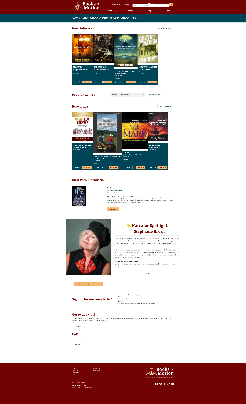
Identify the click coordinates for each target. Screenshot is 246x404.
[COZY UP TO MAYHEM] (148, 48)
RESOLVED (77, 67)
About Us (131, 11)
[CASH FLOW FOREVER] (82, 126)
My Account (116, 4)
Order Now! (113, 209)
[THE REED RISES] (103, 48)
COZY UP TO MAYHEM (147, 67)
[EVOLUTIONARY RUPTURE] (126, 50)
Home (74, 368)
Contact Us (96, 368)
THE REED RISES (100, 67)
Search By (112, 11)
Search (150, 3)
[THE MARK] (135, 130)
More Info (77, 82)
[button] (171, 4)
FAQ (73, 374)
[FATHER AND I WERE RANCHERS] (107, 132)
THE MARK (127, 153)
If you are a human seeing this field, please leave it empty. (136, 303)
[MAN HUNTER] (158, 126)
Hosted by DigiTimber (77, 387)
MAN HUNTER (154, 145)
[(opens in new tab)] (88, 247)
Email (119, 296)
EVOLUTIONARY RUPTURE (126, 71)
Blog (149, 11)
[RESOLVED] (82, 48)
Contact (166, 11)
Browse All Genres (155, 94)
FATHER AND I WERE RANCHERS (107, 157)
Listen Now (87, 82)
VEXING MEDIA (82, 385)
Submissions (97, 370)
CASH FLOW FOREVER (82, 145)
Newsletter (75, 372)
